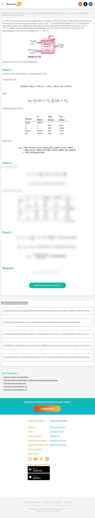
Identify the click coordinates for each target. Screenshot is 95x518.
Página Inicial (6, 13)
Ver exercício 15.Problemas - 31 (15, 390)
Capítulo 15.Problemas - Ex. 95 (12, 15)
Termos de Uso (48, 502)
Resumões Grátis (34, 449)
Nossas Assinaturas (57, 427)
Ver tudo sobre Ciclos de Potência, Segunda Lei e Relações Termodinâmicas (31, 380)
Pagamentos (55, 436)
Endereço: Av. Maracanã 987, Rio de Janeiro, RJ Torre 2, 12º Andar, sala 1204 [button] (47, 510)
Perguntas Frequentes (58, 445)
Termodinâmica (18, 13)
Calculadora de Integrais (37, 440)
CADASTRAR (47, 408)
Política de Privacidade (32, 502)
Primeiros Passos (56, 432)
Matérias (31, 427)
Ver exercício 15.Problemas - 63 (15, 386)
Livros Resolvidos (35, 436)
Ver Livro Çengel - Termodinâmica (16, 377)
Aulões (30, 432)
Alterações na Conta (58, 440)
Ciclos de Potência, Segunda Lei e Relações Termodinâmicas (47, 13)
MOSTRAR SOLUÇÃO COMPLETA (47, 285)
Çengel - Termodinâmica (79, 13)
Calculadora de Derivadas (38, 445)
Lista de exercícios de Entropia (15, 383)
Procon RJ (68, 502)
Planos (59, 502)
